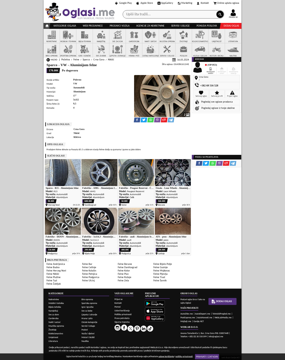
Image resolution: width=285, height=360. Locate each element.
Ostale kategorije (89, 322)
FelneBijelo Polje (162, 264)
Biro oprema (87, 299)
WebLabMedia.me (223, 317)
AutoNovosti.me (204, 317)
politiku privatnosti (184, 356)
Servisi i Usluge (88, 326)
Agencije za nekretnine (150, 26)
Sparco (86, 59)
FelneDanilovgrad (127, 267)
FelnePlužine (54, 277)
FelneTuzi (52, 280)
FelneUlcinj (88, 280)
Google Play (125, 3)
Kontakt (205, 3)
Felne (76, 59)
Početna (65, 59)
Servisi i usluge (180, 26)
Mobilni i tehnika (56, 303)
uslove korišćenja (166, 356)
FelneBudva (53, 267)
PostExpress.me (187, 317)
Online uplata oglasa (228, 3)
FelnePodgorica (90, 277)
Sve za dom (53, 314)
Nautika (85, 341)
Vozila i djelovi (87, 333)
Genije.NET (198, 321)
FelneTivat (159, 277)
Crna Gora (98, 59)
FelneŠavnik (160, 280)
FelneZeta (123, 280)
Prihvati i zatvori (207, 356)
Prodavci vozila (119, 26)
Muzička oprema (56, 326)
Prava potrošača (121, 318)
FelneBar (87, 264)
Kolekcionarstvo (55, 333)
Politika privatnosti (123, 314)
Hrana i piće (87, 318)
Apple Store (147, 3)
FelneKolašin (89, 270)
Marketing (186, 3)
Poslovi (84, 330)
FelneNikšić (53, 274)
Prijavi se (118, 299)
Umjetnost (53, 337)
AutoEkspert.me (202, 314)
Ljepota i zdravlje (89, 314)
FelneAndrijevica (56, 264)
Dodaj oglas (231, 26)
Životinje (52, 330)
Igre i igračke (87, 307)
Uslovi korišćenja (122, 311)
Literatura (53, 341)
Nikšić (111, 59)
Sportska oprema (89, 303)
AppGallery (167, 3)
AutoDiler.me (186, 314)
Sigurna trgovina (122, 322)
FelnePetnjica (89, 274)
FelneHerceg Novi (56, 270)
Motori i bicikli (88, 337)
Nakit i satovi (54, 322)
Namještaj (53, 311)
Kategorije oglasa (65, 26)
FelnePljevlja (160, 274)
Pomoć (117, 307)
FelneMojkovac (161, 270)
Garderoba (53, 318)
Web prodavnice (93, 26)
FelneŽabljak (54, 284)
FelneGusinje (160, 267)
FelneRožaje (124, 277)
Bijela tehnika (54, 307)
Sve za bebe (86, 311)
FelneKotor (124, 270)
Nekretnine (53, 299)
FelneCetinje (89, 267)
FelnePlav (123, 274)
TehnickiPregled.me (221, 314)
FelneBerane (125, 264)
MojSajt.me (185, 321)
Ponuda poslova (207, 26)
